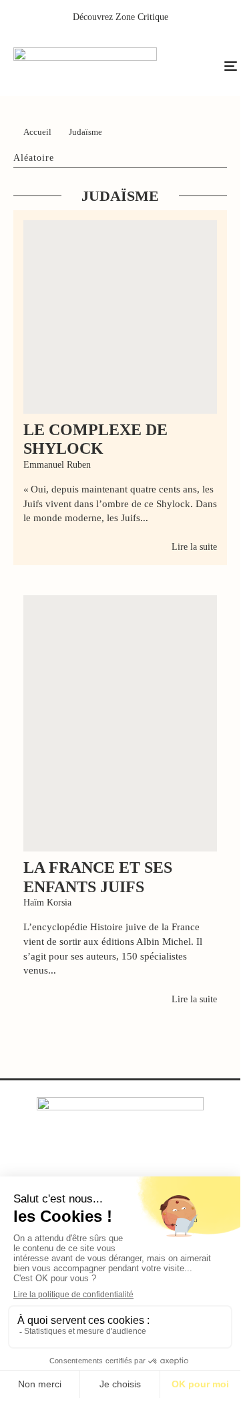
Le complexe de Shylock (95, 439)
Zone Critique (141, 17)
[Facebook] (65, 1163)
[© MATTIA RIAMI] (120, 317)
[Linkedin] (148, 1163)
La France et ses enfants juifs (97, 877)
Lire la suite (194, 547)
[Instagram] (120, 1163)
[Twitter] (93, 1163)
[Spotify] (175, 1163)
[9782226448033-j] (120, 723)
